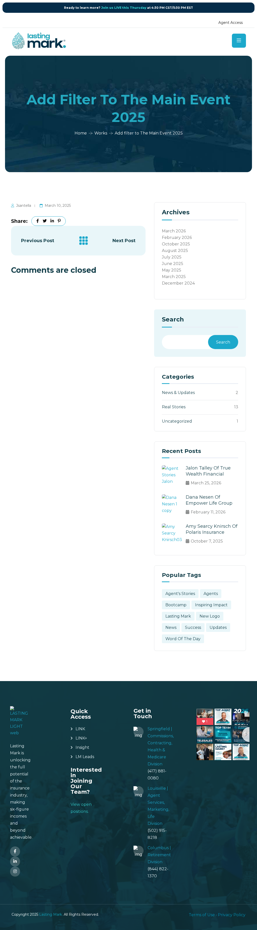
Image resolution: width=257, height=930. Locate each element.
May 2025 (171, 270)
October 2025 (176, 244)
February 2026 (177, 237)
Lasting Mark (178, 616)
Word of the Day (183, 638)
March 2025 (174, 276)
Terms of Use (202, 914)
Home (81, 133)
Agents (211, 593)
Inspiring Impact (211, 605)
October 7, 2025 (207, 541)
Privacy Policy (231, 914)
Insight (82, 747)
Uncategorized (177, 421)
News (170, 627)
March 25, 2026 (206, 483)
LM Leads (85, 756)
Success (193, 627)
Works (100, 133)
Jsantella (23, 205)
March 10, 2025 (58, 205)
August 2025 (175, 250)
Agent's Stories (180, 593)
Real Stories (173, 407)
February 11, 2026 (208, 512)
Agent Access (230, 22)
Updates (218, 627)
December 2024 (178, 283)
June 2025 (172, 263)
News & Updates (178, 392)
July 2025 (171, 257)
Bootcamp (175, 605)
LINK (80, 728)
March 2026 (174, 231)
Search (173, 319)
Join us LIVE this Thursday (123, 8)
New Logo (210, 616)
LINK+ (81, 738)
